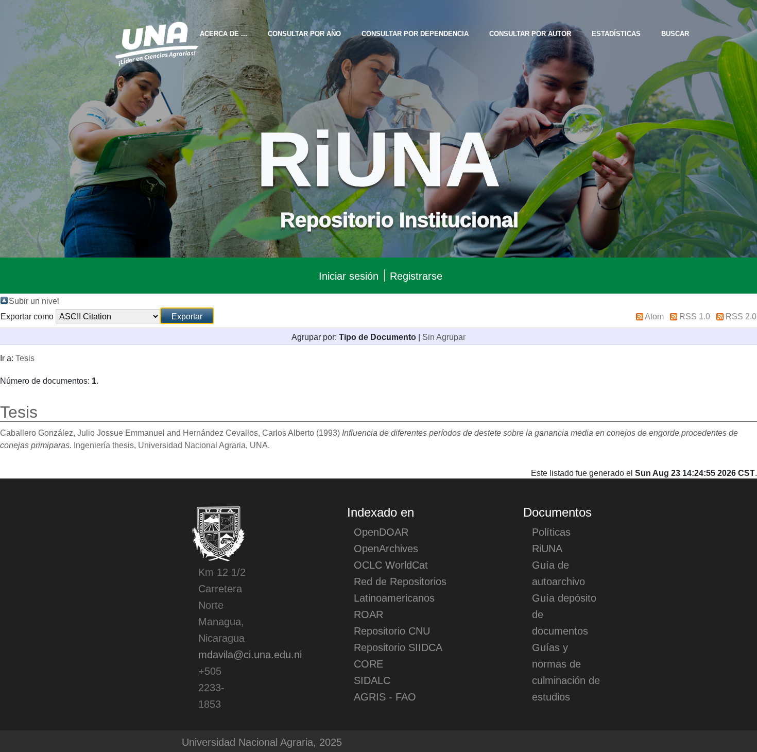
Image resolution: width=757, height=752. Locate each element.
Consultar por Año (304, 33)
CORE (368, 663)
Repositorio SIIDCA (398, 647)
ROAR (368, 614)
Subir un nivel (34, 300)
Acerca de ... (223, 33)
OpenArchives (386, 548)
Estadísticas (616, 33)
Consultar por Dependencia (415, 33)
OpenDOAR (381, 531)
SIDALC (372, 680)
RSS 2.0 (741, 315)
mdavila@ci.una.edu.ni (250, 654)
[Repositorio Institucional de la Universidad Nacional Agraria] (156, 42)
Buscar (675, 33)
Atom (654, 315)
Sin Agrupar (444, 336)
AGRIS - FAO (385, 696)
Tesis (25, 357)
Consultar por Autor (530, 33)
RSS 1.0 (694, 315)
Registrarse (416, 275)
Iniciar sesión (348, 275)
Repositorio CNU (392, 630)
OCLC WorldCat (391, 564)
